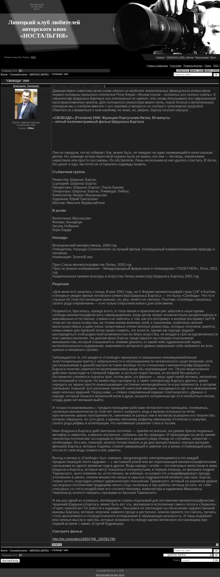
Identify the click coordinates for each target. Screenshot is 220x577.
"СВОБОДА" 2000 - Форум (179, 57)
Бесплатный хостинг (107, 575)
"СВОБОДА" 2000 (59, 74)
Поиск (208, 65)
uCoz (121, 575)
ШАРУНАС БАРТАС (39, 74)
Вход (213, 57)
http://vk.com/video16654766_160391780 (83, 539)
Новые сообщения (158, 65)
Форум (4, 74)
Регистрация (202, 57)
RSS (33, 57)
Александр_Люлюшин (26, 86)
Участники (175, 65)
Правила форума (192, 65)
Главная (160, 57)
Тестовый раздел (18, 74)
